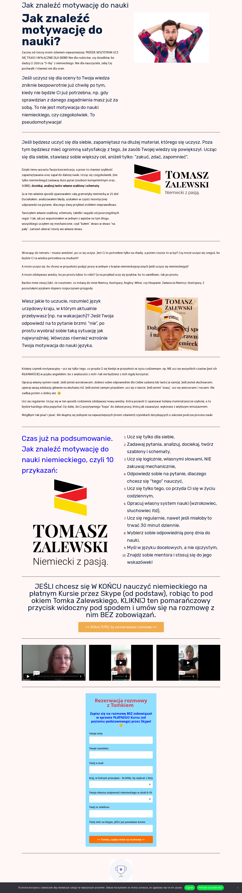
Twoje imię (95, 733)
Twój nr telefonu (99, 807)
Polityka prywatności (210, 887)
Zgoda (189, 887)
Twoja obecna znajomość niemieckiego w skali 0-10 (120, 792)
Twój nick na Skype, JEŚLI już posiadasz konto (117, 822)
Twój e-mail (96, 763)
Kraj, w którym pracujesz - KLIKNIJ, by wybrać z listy (121, 778)
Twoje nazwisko (99, 748)
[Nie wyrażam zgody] (237, 887)
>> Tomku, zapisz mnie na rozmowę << (121, 839)
